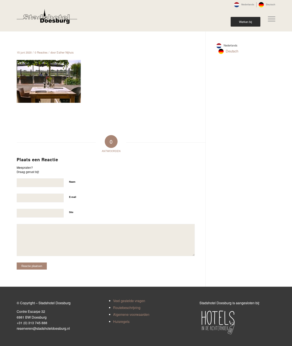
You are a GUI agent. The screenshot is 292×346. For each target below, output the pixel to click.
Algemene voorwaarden (131, 314)
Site (71, 212)
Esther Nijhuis (65, 52)
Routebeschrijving (126, 307)
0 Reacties (41, 52)
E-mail (72, 196)
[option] (228, 51)
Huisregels (121, 321)
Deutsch (270, 4)
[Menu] (270, 18)
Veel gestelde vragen (129, 300)
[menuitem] (244, 4)
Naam (72, 181)
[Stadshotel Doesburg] (47, 18)
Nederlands (247, 4)
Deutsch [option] (232, 51)
